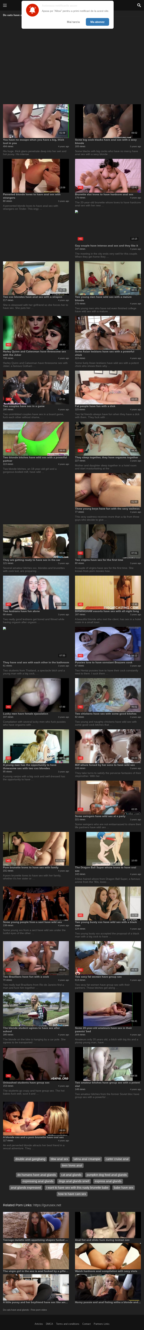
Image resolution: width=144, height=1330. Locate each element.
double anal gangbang (30, 1159)
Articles (39, 1323)
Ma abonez (97, 21)
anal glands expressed (26, 1187)
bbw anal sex (59, 1159)
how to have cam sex (72, 1194)
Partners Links (102, 1323)
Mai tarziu (73, 21)
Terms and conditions (67, 1323)
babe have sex (123, 1187)
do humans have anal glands (36, 1174)
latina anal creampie (87, 1159)
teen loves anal (72, 1165)
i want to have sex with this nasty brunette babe (77, 1187)
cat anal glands (71, 1174)
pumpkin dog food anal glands (107, 1174)
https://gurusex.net (47, 1205)
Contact (86, 1323)
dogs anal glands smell (74, 1181)
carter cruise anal (117, 1159)
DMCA (49, 1323)
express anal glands (108, 1181)
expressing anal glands (37, 1181)
